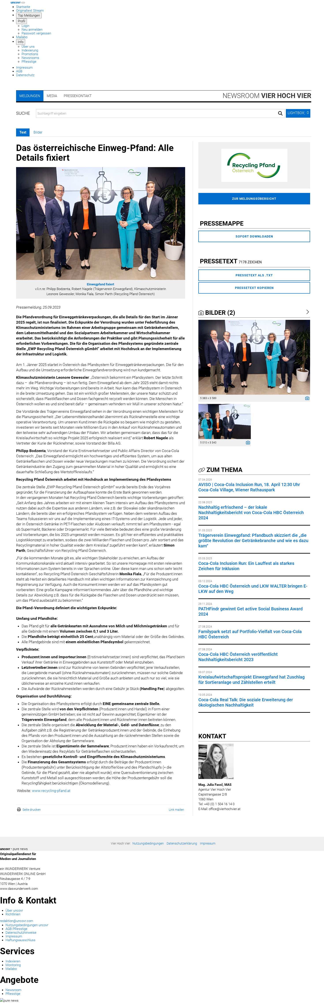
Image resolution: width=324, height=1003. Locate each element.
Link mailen (176, 809)
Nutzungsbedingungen (148, 843)
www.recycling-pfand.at (51, 790)
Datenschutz (25, 75)
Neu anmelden (32, 30)
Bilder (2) (219, 312)
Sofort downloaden (254, 236)
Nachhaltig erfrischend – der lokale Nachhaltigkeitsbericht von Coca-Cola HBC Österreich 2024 (251, 512)
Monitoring (13, 965)
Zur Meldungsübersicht (254, 198)
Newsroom (267, 96)
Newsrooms (30, 58)
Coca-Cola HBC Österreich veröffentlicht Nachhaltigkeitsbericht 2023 (238, 657)
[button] (298, 113)
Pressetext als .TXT (254, 275)
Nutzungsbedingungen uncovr (27, 925)
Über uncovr (14, 911)
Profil (21, 21)
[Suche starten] (280, 113)
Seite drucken (31, 809)
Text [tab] (22, 132)
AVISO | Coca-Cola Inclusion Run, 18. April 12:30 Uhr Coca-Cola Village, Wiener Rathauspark (249, 487)
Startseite (23, 7)
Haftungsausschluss (20, 940)
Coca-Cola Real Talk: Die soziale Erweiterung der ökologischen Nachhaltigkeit (245, 702)
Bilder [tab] (38, 132)
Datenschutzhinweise (21, 933)
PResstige (29, 62)
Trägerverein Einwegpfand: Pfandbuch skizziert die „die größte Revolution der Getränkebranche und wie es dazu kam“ (253, 541)
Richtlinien (13, 914)
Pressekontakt (78, 96)
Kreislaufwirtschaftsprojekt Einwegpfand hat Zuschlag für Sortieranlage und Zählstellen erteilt (251, 679)
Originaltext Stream (30, 11)
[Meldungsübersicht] (254, 165)
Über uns (28, 47)
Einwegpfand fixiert (100, 284)
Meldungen (29, 96)
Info (20, 42)
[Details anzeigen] (306, 398)
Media (52, 96)
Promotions (30, 54)
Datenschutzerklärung (182, 843)
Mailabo (21, 37)
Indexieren (13, 961)
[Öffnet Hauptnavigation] (23, 2)
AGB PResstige (16, 929)
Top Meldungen (29, 15)
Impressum (24, 68)
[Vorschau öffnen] (100, 223)
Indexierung (30, 50)
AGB (19, 71)
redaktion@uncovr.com (16, 921)
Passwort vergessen (36, 33)
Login (25, 26)
